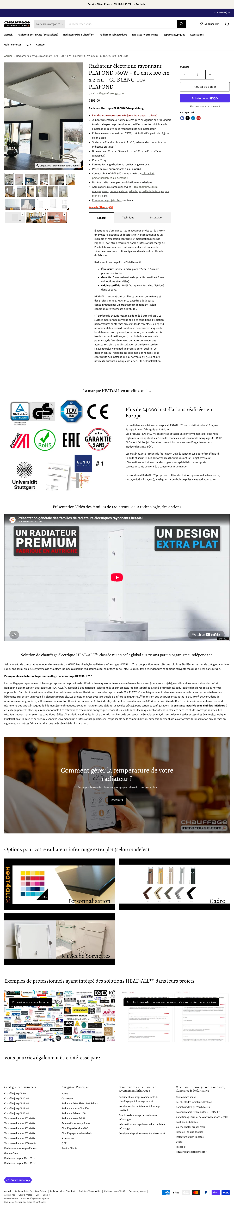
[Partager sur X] (188, 118)
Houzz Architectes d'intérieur (191, 1152)
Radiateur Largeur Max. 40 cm (20, 1163)
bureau (114, 191)
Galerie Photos (12, 45)
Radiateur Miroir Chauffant (78, 35)
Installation (156, 217)
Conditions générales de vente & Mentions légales (202, 1117)
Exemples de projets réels (106, 200)
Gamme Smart (12, 1153)
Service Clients (69, 1148)
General (101, 218)
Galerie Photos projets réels (190, 1127)
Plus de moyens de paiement (205, 106)
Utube (179, 1142)
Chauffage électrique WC (74, 1128)
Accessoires (197, 35)
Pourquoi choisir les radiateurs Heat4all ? (197, 1112)
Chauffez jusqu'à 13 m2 (16, 1103)
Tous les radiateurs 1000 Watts (20, 1143)
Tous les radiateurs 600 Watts (19, 1133)
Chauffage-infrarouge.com (108, 93)
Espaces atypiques (174, 35)
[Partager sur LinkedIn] (193, 118)
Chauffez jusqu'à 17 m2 (16, 1108)
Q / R (64, 1143)
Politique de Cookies (187, 1122)
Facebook (181, 1147)
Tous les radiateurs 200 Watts (19, 1118)
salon (105, 191)
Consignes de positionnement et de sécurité (142, 1133)
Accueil (8, 35)
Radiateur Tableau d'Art (113, 35)
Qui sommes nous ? (186, 1097)
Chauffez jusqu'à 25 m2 (16, 1113)
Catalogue (67, 1098)
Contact (40, 45)
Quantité (184, 67)
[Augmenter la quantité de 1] (210, 74)
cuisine (123, 191)
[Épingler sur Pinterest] (198, 118)
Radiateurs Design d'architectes (193, 1107)
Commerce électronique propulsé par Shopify (25, 1202)
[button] (9, 179)
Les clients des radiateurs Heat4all (194, 1102)
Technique (128, 217)
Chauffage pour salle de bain (76, 1133)
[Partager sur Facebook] (182, 118)
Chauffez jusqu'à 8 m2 (16, 1093)
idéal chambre (141, 187)
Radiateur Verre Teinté (145, 35)
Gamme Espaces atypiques (75, 1123)
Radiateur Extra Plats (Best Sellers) (38, 35)
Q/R (29, 45)
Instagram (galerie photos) (190, 1137)
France (220, 12)
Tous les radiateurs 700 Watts (19, 1138)
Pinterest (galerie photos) (189, 1132)
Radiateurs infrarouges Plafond (20, 1148)
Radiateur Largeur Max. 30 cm (20, 1158)
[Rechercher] (181, 24)
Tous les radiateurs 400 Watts (19, 1128)
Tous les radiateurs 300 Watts (19, 1123)
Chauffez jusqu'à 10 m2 (16, 1098)
